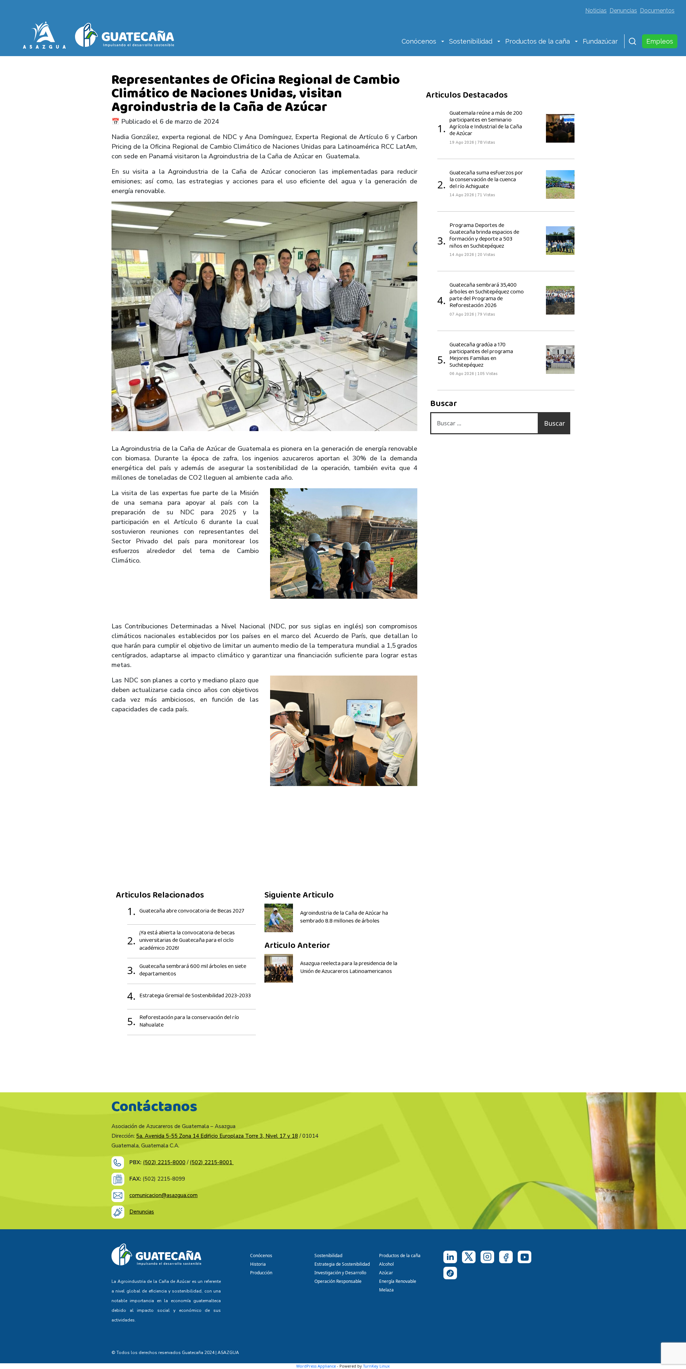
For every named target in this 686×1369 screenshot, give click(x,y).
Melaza (386, 1290)
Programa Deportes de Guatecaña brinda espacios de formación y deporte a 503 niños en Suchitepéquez (484, 236)
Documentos (657, 10)
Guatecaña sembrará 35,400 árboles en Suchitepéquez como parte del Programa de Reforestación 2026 (486, 296)
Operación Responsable (338, 1281)
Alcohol (386, 1264)
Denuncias (623, 10)
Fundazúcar (600, 41)
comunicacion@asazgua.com (163, 1195)
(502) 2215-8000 (164, 1162)
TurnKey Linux (376, 1366)
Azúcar (386, 1273)
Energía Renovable (397, 1281)
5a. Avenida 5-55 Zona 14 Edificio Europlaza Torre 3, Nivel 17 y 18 (217, 1136)
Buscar (554, 423)
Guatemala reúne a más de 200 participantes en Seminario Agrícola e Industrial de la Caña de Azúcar (485, 124)
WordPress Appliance (316, 1366)
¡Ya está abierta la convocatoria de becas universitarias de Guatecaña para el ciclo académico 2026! (187, 940)
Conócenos (419, 41)
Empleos (659, 41)
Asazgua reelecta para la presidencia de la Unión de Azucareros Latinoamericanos (348, 967)
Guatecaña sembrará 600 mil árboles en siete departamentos (192, 970)
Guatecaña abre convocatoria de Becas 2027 (191, 911)
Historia (258, 1264)
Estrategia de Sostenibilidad (342, 1264)
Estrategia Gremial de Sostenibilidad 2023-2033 (195, 995)
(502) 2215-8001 (212, 1162)
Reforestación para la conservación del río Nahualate (189, 1021)
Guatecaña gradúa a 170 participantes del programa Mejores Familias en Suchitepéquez (481, 355)
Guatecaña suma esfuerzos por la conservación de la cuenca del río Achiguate (486, 179)
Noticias (596, 10)
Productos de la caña (537, 41)
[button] (442, 42)
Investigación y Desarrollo (340, 1273)
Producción (261, 1273)
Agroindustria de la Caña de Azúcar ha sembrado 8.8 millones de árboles (344, 917)
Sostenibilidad (470, 41)
